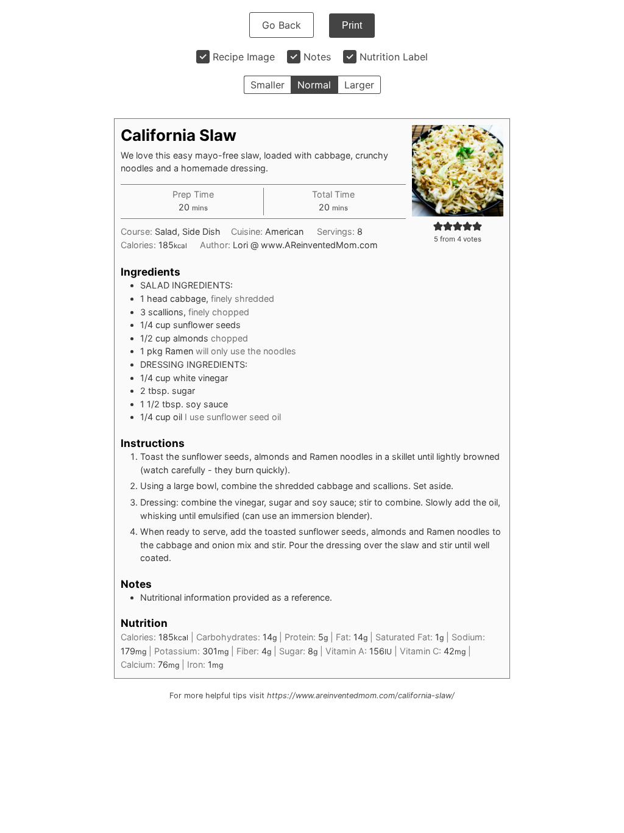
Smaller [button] (267, 85)
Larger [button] (359, 85)
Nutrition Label (394, 57)
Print (352, 25)
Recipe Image (244, 57)
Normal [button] (314, 85)
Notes (317, 57)
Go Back (281, 25)
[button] (438, 226)
